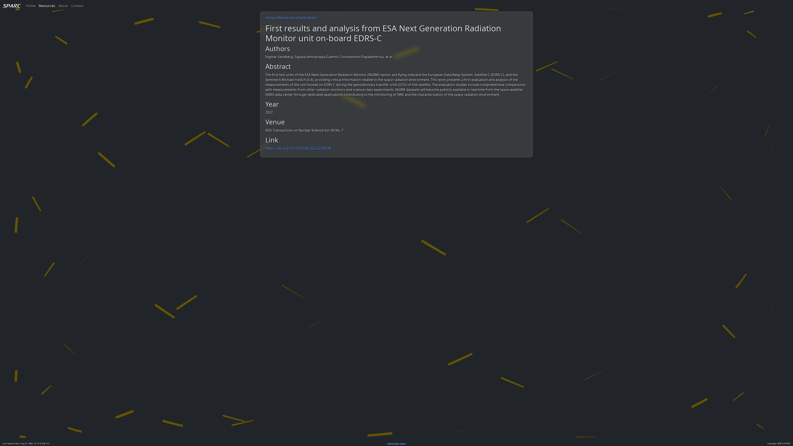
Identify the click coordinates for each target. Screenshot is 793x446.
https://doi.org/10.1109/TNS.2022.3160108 (298, 148)
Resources (47, 6)
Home (31, 6)
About (63, 6)
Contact (77, 6)
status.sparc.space (396, 443)
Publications (307, 17)
